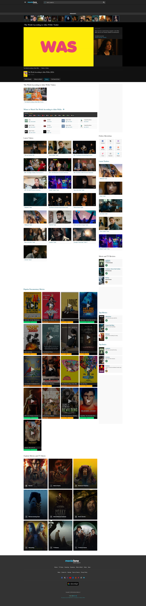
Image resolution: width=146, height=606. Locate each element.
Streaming (66, 567)
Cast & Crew (45, 322)
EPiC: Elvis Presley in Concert (31, 415)
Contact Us (63, 572)
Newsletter (110, 155)
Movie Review (108, 270)
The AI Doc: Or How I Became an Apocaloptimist (32, 320)
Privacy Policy (84, 572)
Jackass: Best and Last (29, 447)
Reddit (118, 149)
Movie (32, 74)
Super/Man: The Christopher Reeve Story (88, 415)
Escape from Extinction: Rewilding (69, 415)
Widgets (118, 155)
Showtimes (72, 567)
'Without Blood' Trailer (100, 37)
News (89, 567)
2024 (29, 74)
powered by (26, 113)
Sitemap (69, 572)
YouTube (102, 149)
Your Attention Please (48, 352)
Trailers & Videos (45, 68)
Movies (56, 567)
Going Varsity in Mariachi (48, 415)
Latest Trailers (104, 161)
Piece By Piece (83, 383)
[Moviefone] (33, 2)
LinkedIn (110, 149)
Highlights (73, 13)
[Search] (103, 2)
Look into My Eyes (84, 352)
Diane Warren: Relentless (48, 383)
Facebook (103, 143)
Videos (85, 567)
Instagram (118, 143)
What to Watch (79, 567)
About (59, 572)
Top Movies (103, 312)
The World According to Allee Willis (31, 68)
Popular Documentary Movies (34, 289)
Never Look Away (28, 352)
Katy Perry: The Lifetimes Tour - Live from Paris (51, 320)
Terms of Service (76, 572)
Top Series (102, 344)
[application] (59, 47)
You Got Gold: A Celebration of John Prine (32, 383)
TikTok (103, 155)
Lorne (63, 320)
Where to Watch (43, 109)
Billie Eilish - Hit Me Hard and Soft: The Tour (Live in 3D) (88, 320)
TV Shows (61, 567)
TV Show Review (109, 262)
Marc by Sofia (65, 352)
